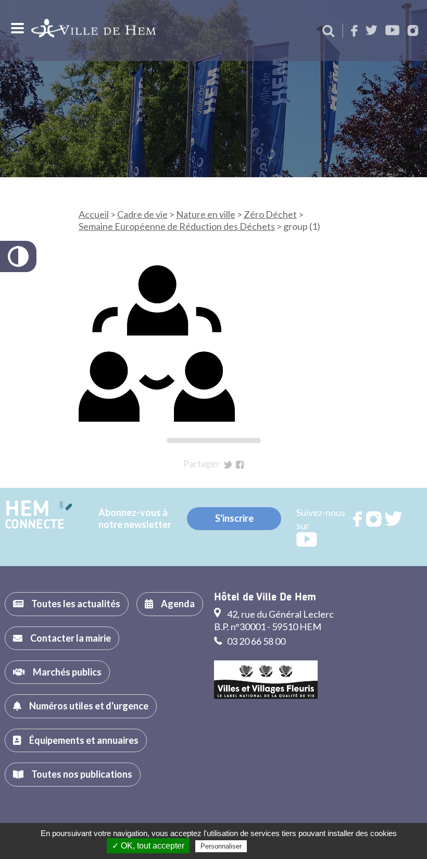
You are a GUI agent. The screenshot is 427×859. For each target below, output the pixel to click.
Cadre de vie (142, 214)
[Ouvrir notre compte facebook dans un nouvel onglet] (354, 31)
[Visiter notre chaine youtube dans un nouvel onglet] (392, 31)
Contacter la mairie (70, 638)
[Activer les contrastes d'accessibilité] (18, 256)
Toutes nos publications (81, 774)
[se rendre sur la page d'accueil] (93, 30)
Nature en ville (205, 214)
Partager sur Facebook (240, 465)
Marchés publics (67, 672)
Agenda (178, 603)
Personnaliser (221, 846)
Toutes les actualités (75, 603)
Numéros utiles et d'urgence (88, 705)
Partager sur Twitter (228, 465)
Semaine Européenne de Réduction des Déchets (177, 226)
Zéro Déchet (270, 214)
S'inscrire (234, 518)
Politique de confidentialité (292, 846)
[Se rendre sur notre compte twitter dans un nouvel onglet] (372, 31)
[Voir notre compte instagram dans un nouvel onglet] (413, 31)
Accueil (94, 214)
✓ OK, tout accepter (148, 845)
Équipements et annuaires (84, 740)
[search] (328, 32)
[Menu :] (16, 28)
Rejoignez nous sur (358, 519)
